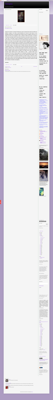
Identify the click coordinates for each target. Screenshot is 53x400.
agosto (41, 240)
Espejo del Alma (41, 140)
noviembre (41, 238)
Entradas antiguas (35, 66)
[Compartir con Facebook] (15, 64)
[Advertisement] (43, 208)
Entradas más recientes (7, 66)
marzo (41, 333)
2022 (40, 245)
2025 (40, 234)
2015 (40, 251)
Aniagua (8, 3)
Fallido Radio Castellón (42, 257)
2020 (40, 247)
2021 (40, 246)
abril (40, 332)
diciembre (41, 327)
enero (41, 243)
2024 (40, 235)
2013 (40, 344)
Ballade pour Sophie (7, 70)
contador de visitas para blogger (42, 356)
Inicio (21, 66)
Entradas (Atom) (9, 67)
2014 (40, 252)
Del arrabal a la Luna (8, 28)
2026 (40, 233)
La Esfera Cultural (42, 136)
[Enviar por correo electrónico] (13, 64)
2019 (40, 339)
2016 (40, 250)
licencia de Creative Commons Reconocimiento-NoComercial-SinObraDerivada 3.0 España (43, 360)
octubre (41, 239)
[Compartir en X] (14, 64)
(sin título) (9, 379)
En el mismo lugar (41, 135)
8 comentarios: (10, 64)
